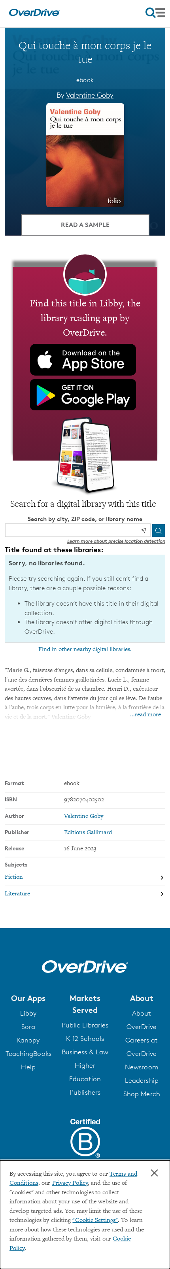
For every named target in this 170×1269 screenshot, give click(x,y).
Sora (28, 1027)
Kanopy (28, 1040)
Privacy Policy (70, 1183)
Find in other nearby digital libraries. (85, 649)
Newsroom (142, 1067)
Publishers (85, 1092)
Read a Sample (85, 224)
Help (28, 1067)
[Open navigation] (155, 13)
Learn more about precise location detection (116, 541)
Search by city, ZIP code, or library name (85, 519)
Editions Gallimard (88, 833)
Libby (28, 1013)
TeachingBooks (28, 1054)
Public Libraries (85, 1025)
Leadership (142, 1080)
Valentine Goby (89, 95)
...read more (145, 715)
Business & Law (85, 1052)
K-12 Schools (85, 1038)
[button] (28, 998)
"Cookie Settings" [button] (95, 1221)
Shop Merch (141, 1094)
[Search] (158, 530)
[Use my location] (143, 530)
